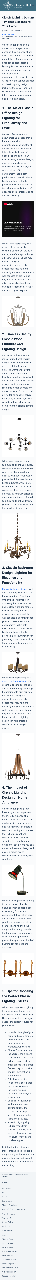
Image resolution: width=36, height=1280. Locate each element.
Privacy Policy (7, 1230)
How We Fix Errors (9, 1251)
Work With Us (7, 1255)
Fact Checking (7, 1243)
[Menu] (33, 5)
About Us (5, 1192)
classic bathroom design (14, 681)
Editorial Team (7, 1239)
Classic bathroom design (14, 589)
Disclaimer (6, 1226)
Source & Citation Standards (13, 1209)
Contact (5, 1196)
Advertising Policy (9, 1263)
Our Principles (7, 1247)
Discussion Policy (9, 1276)
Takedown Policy (9, 1259)
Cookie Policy (7, 1222)
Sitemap (4, 1182)
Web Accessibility (9, 1272)
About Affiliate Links (10, 1268)
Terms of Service (9, 1218)
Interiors (20, 31)
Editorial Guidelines (9, 1205)
